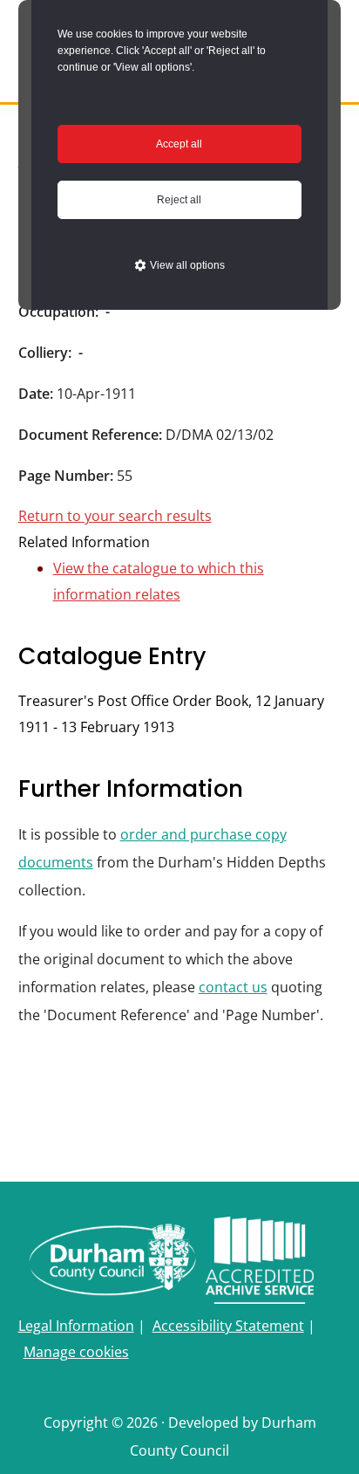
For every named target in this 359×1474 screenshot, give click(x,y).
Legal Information (76, 1325)
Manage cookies (76, 1352)
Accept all (179, 144)
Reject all (179, 200)
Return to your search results (115, 515)
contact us (233, 987)
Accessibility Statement (228, 1325)
